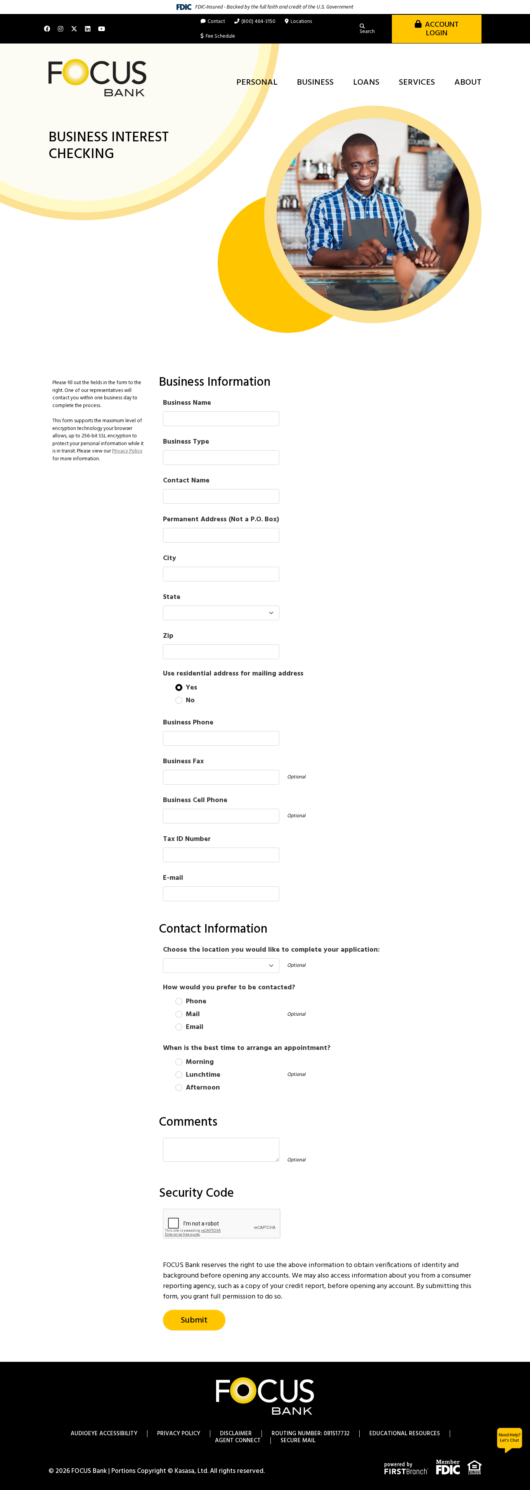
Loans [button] (366, 82)
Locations (301, 21)
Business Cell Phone (195, 800)
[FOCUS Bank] (97, 78)
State (171, 597)
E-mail (173, 878)
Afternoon (203, 1087)
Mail (193, 1014)
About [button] (468, 82)
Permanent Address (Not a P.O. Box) (221, 519)
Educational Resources (404, 1433)
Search (367, 32)
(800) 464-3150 (258, 21)
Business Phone (188, 722)
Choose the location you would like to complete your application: (271, 950)
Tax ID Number (187, 839)
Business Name (187, 403)
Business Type (186, 442)
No (190, 700)
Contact (216, 21)
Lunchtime (203, 1075)
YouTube (101, 29)
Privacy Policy (127, 451)
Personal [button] (256, 82)
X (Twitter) (74, 29)
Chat (509, 1440)
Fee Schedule (220, 36)
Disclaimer (236, 1433)
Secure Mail (298, 1440)
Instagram (60, 29)
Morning (200, 1062)
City (169, 558)
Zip (168, 636)
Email (194, 1027)
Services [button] (417, 82)
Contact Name (186, 480)
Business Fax (183, 761)
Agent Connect (238, 1440)
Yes (191, 687)
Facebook (47, 29)
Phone (196, 1001)
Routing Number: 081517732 (311, 1433)
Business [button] (315, 82)
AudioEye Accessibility (104, 1433)
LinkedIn (87, 29)
